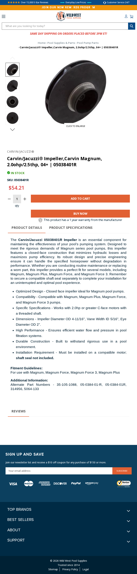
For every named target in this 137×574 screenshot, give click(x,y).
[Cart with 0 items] (131, 17)
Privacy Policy (70, 569)
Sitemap (53, 569)
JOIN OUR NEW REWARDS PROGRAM (68, 7)
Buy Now (80, 214)
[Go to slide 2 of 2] (12, 58)
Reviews (18, 411)
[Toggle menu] (3, 17)
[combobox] (68, 26)
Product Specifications (70, 227)
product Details (26, 227)
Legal (85, 569)
